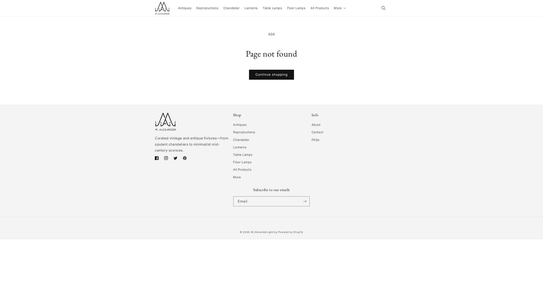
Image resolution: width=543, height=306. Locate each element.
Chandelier (241, 140)
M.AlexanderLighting (264, 232)
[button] (339, 8)
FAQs (315, 140)
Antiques (239, 124)
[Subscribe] (304, 201)
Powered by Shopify (290, 232)
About (316, 124)
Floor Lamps (242, 162)
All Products (242, 169)
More (237, 177)
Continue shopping (271, 74)
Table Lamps (242, 154)
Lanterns (239, 147)
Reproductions (244, 132)
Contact (317, 132)
